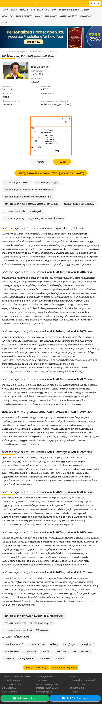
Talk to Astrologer (27, 698)
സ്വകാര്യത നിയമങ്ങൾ (82, 680)
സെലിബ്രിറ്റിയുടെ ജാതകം (20, 51)
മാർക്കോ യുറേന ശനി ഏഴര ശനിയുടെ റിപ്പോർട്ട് (28, 623)
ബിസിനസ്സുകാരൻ (14, 644)
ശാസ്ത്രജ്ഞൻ (26, 658)
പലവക (4, 22)
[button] (7, 37)
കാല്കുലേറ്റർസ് (67, 16)
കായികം (46, 651)
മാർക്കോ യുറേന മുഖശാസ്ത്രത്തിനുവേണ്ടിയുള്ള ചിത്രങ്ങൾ (34, 218)
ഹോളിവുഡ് (69, 644)
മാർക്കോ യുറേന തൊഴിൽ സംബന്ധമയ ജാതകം (28, 196)
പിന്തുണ (74, 691)
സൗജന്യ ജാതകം (11, 680)
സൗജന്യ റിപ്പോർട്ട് (68, 10)
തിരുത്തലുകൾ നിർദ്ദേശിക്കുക (64, 667)
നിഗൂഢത (50, 10)
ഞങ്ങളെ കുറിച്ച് (44, 691)
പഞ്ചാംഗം (6, 16)
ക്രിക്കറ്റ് (54, 644)
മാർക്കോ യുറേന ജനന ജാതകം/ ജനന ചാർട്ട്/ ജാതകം (31, 204)
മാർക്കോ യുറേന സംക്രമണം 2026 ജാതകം (26, 630)
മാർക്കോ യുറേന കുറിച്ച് (47, 182)
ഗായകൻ (9, 658)
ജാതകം (23, 10)
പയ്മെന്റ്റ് (75, 676)
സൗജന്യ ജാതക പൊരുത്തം (16, 676)
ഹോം (4, 10)
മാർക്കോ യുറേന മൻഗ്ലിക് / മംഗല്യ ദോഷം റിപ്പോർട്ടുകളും (34, 616)
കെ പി (37, 16)
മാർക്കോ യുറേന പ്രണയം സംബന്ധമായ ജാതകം (29, 189)
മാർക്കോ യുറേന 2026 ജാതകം (79, 204)
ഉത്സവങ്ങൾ (85, 16)
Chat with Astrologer (77, 698)
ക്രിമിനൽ (61, 651)
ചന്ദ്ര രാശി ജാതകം (11, 684)
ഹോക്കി (59, 658)
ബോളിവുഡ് (87, 644)
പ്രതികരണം (42, 680)
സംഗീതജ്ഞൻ (12, 651)
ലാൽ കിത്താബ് (23, 16)
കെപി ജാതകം (9, 688)
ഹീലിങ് (84, 10)
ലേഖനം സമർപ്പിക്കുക (47, 684)
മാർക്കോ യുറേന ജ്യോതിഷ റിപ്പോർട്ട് (23, 211)
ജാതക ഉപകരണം (45, 676)
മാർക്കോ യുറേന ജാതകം (17, 182)
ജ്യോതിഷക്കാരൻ (81, 651)
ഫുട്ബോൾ (44, 658)
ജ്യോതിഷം (36, 10)
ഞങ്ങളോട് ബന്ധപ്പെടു (47, 688)
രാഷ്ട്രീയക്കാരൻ (36, 644)
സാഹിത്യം (31, 651)
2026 (12, 10)
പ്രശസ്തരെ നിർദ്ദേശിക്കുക (36, 667)
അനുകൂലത (50, 16)
